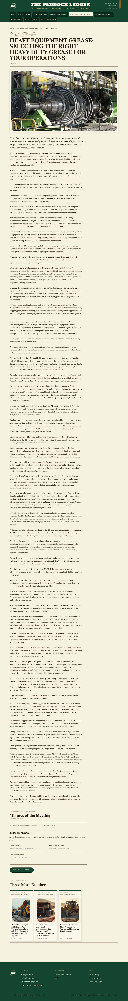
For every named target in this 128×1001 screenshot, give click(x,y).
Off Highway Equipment (58, 14)
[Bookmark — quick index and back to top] (120, 5)
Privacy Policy (16, 19)
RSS (56, 978)
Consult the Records (48, 19)
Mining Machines (24, 14)
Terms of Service (31, 19)
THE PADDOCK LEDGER (60, 4)
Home (13, 14)
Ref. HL (12, 28)
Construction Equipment (103, 14)
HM (13, 6)
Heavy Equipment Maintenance (80, 14)
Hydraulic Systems (40, 14)
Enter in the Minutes (22, 870)
